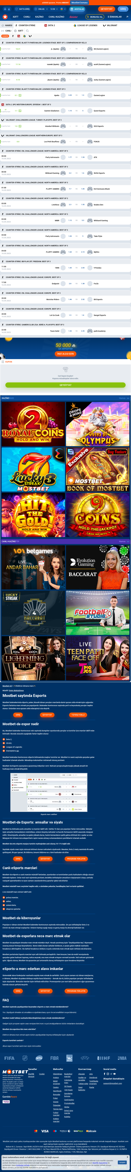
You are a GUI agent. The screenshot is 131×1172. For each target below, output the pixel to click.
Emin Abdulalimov (16, 691)
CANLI (27, 16)
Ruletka (67, 1117)
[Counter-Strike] (13, 36)
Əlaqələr (81, 1074)
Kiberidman (57, 1074)
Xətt (15, 16)
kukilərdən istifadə (23, 1165)
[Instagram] (108, 1074)
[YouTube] (114, 1074)
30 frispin (68, 1086)
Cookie (42, 1074)
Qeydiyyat (107, 9)
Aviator (56, 1078)
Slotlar (66, 1107)
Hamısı (5, 36)
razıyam (122, 1162)
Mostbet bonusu (80, 2)
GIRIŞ (18, 859)
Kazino (39, 16)
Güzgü (55, 1102)
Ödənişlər (57, 1105)
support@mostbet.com (112, 1083)
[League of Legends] (24, 36)
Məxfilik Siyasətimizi (100, 1163)
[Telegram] (111, 1074)
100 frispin (68, 1090)
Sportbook (57, 1091)
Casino (56, 1087)
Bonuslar (56, 1094)
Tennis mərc (58, 1109)
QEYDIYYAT (47, 715)
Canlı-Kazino (56, 16)
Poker (55, 1098)
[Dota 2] (19, 36)
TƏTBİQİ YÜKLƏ (78, 715)
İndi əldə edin (65, 353)
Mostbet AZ (7, 686)
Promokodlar (69, 1103)
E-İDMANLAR (115, 16)
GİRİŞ (123, 9)
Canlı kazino (69, 1100)
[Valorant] (30, 36)
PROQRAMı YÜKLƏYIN (76, 859)
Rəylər (91, 1087)
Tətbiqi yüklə (83, 1084)
